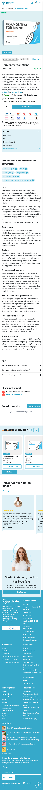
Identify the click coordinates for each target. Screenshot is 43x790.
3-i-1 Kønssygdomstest (30, 697)
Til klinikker (5, 654)
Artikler (25, 680)
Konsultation (27, 654)
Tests (2, 8)
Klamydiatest (27, 691)
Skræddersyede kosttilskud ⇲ (32, 674)
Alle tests (26, 604)
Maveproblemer (7, 694)
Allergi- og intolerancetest (31, 607)
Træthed (4, 691)
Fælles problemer (7, 697)
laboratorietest (16, 92)
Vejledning (37, 59)
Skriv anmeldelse (34, 406)
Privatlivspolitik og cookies (10, 662)
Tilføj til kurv (13, 466)
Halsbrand (5, 702)
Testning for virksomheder (10, 656)
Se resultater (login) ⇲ (30, 670)
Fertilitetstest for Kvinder (31, 702)
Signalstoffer (27, 634)
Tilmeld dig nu (8, 777)
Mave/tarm (26, 626)
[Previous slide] (31, 430)
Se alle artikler (6, 753)
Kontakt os (21, 592)
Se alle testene (9, 472)
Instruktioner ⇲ (28, 683)
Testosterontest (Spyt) (30, 694)
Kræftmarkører (28, 618)
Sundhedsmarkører (29, 637)
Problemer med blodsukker (11, 705)
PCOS (4, 719)
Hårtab (4, 700)
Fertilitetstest (27, 612)
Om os (4, 648)
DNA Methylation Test (10, 457)
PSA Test (26, 710)
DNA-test (26, 610)
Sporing (25, 648)
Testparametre (28, 662)
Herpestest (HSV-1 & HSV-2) (32, 700)
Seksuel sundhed (28, 631)
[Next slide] (36, 430)
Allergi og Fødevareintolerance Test (31, 706)
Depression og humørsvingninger (8, 709)
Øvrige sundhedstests (30, 640)
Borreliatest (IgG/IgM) (30, 719)
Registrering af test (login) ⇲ (31, 666)
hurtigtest (5, 92)
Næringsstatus (27, 629)
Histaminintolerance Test (31, 713)
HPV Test (26, 716)
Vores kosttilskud (28, 677)
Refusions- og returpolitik (10, 659)
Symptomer (27, 659)
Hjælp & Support (28, 656)
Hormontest (9, 8)
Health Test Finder (29, 651)
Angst (4, 713)
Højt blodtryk (6, 716)
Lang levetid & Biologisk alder (30, 622)
